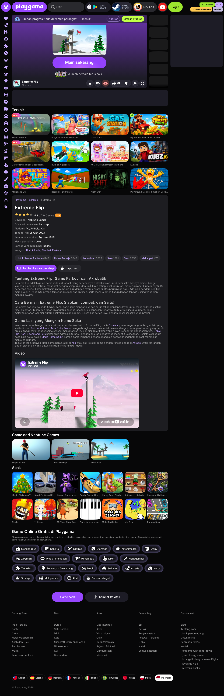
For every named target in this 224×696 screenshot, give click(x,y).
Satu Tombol (61, 629)
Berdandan (60, 655)
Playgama (21, 199)
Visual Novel (103, 633)
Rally (99, 629)
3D (140, 624)
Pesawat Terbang (149, 637)
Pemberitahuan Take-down (196, 650)
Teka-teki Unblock (22, 655)
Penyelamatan (147, 633)
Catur (15, 633)
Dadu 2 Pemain (105, 641)
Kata (56, 637)
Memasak (101, 655)
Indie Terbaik (19, 624)
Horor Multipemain (22, 637)
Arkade (36, 250)
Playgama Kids (189, 663)
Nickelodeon (61, 646)
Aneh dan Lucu (20, 641)
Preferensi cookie (191, 667)
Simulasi (34, 199)
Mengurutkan (104, 650)
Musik (15, 650)
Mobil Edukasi (104, 624)
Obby (142, 641)
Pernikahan (18, 646)
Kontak (185, 646)
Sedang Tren (19, 613)
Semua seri (187, 613)
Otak (99, 637)
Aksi (28, 250)
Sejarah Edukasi (105, 646)
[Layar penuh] (142, 83)
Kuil (56, 650)
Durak (57, 624)
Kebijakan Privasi (190, 641)
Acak (99, 613)
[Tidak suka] (127, 83)
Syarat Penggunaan (192, 655)
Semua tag (145, 613)
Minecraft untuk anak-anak (69, 641)
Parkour (56, 250)
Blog (183, 624)
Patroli (142, 629)
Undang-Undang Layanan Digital (199, 659)
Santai (15, 629)
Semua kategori (148, 650)
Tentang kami (188, 629)
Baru (56, 613)
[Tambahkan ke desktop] (90, 83)
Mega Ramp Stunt (52, 336)
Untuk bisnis (188, 637)
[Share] (135, 83)
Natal (142, 646)
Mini (56, 633)
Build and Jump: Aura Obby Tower (51, 328)
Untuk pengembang (192, 633)
